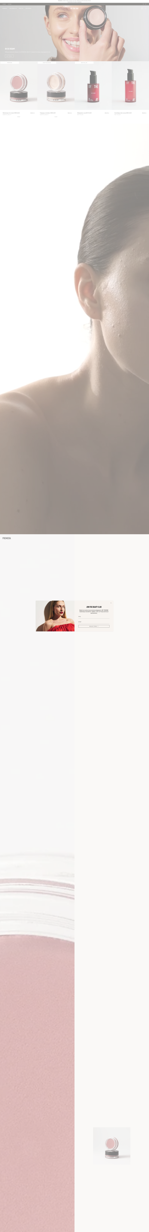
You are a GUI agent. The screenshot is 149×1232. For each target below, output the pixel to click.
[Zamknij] (111, 603)
